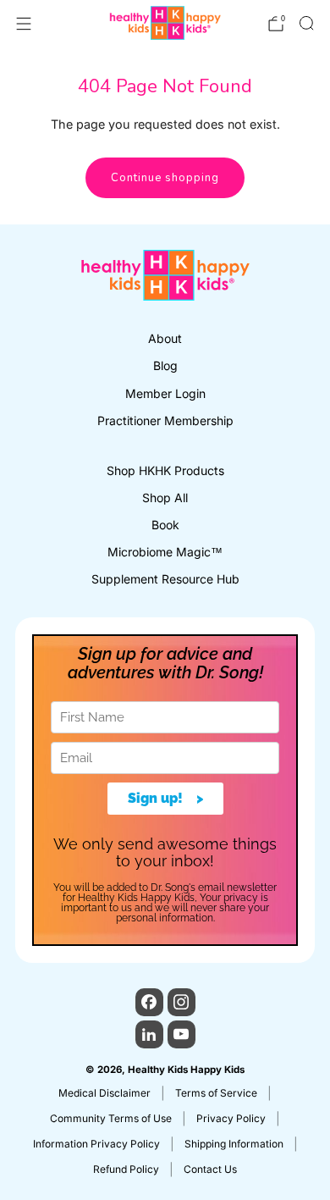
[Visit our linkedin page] (149, 1034)
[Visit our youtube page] (181, 1034)
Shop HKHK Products (165, 470)
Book (165, 524)
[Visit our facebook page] (149, 1002)
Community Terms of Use (111, 1118)
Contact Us (210, 1169)
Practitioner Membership (165, 420)
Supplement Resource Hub (165, 579)
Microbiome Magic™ (165, 552)
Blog (165, 365)
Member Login (165, 393)
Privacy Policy (231, 1118)
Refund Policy (126, 1169)
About (165, 338)
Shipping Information (233, 1143)
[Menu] (23, 23)
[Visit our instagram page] (181, 1002)
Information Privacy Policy (96, 1143)
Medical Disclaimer (104, 1093)
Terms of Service (216, 1093)
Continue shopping (165, 177)
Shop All (165, 497)
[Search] (306, 22)
